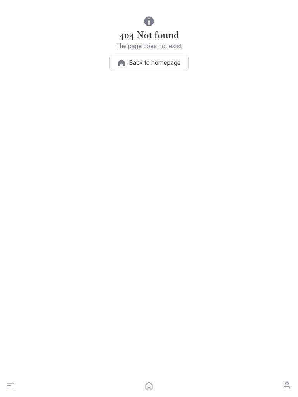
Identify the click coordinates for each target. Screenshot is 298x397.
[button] (11, 386)
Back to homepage (155, 62)
